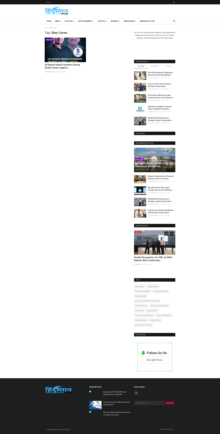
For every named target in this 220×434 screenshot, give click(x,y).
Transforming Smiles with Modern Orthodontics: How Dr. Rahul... (161, 211)
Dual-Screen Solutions (160, 291)
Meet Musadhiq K (141, 306)
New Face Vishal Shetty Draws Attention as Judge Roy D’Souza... (116, 413)
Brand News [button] (129, 21)
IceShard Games (152, 286)
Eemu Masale (139, 286)
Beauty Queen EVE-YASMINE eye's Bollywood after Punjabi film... (114, 393)
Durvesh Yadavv (153, 100)
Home (49, 21)
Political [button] (69, 21)
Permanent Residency (142, 291)
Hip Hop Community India (159, 306)
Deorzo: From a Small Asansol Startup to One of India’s (159, 85)
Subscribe (170, 403)
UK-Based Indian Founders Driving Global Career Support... (62, 66)
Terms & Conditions (167, 429)
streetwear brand (141, 320)
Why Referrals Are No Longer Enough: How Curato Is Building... (160, 189)
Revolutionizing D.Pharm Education (147, 301)
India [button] (57, 21)
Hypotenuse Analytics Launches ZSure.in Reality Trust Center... (160, 108)
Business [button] (115, 21)
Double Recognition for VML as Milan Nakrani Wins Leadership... (153, 259)
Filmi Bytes (168, 38)
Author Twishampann (164, 315)
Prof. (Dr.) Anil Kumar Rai (143, 325)
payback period (152, 310)
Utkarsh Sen (139, 310)
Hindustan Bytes (50, 72)
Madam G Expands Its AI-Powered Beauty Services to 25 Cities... (160, 177)
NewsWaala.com (147, 21)
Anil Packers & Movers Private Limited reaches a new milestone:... (161, 96)
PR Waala (137, 264)
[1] (174, 2)
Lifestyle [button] (102, 21)
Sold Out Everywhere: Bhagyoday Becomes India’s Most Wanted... (160, 74)
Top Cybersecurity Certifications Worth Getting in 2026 (116, 403)
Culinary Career (155, 320)
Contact (48, 2)
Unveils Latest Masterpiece (144, 315)
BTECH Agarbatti (140, 296)
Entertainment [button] (85, 21)
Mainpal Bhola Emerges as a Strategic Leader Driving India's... (160, 119)
